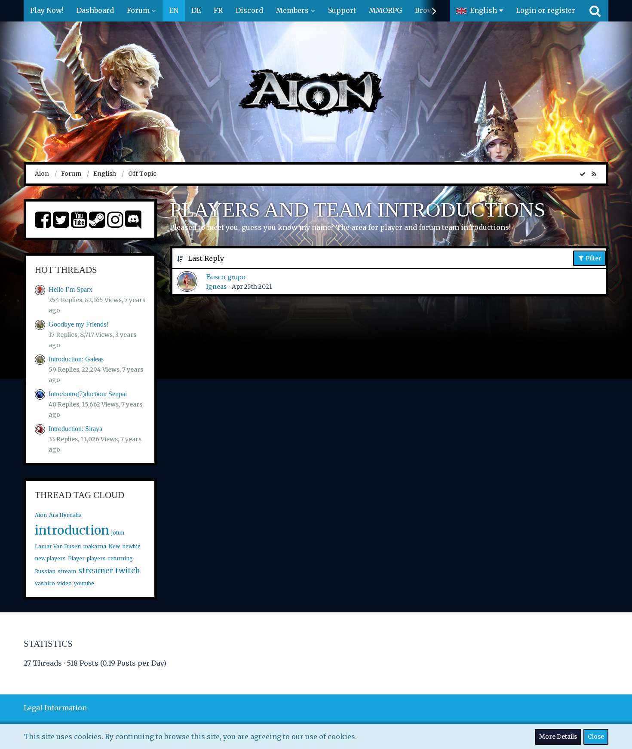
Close (596, 736)
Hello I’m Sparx (70, 289)
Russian (45, 571)
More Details (558, 736)
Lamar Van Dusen (58, 546)
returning (120, 558)
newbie (131, 546)
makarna (94, 546)
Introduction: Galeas (76, 359)
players (96, 558)
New (114, 546)
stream (67, 571)
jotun (117, 532)
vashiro (45, 583)
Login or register (545, 10)
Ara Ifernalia (65, 515)
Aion (41, 515)
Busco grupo (225, 276)
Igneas (216, 286)
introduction (72, 530)
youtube (84, 583)
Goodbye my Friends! (78, 324)
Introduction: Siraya (75, 428)
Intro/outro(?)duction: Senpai (88, 393)
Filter (592, 258)
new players (50, 558)
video (64, 583)
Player (76, 558)
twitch (127, 570)
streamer (95, 570)
